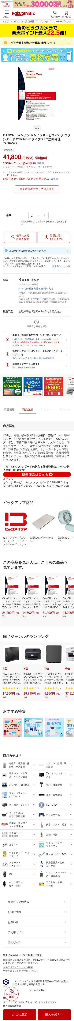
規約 (69, 266)
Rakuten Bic (23, 14)
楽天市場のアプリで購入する (37, 189)
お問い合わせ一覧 (28, 1002)
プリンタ (43, 21)
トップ (5, 21)
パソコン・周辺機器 (24, 21)
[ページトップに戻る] (68, 1008)
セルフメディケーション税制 (18, 967)
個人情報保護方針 (12, 1006)
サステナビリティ (48, 1002)
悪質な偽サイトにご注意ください (20, 971)
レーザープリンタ (62, 21)
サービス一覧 (10, 1002)
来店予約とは (58, 266)
